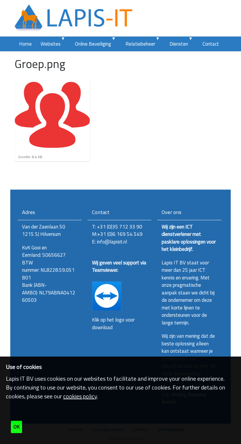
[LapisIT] (73, 18)
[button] (65, 44)
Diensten (179, 44)
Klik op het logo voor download (113, 323)
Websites (51, 44)
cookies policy (80, 396)
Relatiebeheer (140, 44)
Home (25, 44)
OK (17, 426)
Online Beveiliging (93, 44)
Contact (210, 44)
